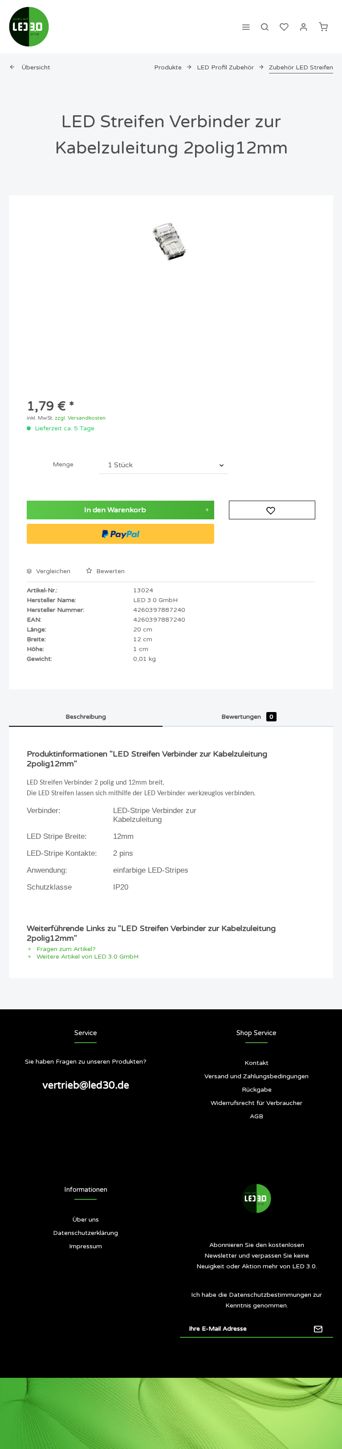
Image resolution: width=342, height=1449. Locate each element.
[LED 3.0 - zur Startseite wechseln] (29, 27)
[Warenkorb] (323, 27)
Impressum (85, 1246)
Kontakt (256, 1063)
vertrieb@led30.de (85, 1085)
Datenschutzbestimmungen (270, 1295)
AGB (256, 1116)
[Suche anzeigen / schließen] (264, 27)
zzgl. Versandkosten (80, 418)
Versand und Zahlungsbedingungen (256, 1076)
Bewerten (109, 571)
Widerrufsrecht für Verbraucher (256, 1103)
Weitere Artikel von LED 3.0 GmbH (86, 956)
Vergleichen (52, 571)
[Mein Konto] (304, 27)
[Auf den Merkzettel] (272, 510)
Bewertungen (247, 716)
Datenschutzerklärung (85, 1233)
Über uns (85, 1219)
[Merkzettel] (284, 27)
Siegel (85, 1282)
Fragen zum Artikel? (65, 949)
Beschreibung (85, 716)
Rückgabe (257, 1089)
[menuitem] (246, 27)
